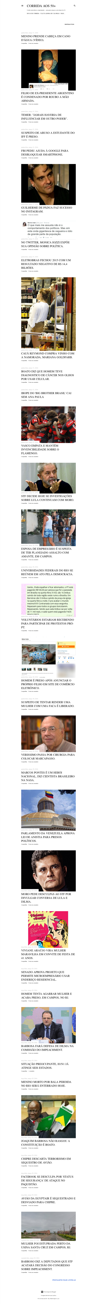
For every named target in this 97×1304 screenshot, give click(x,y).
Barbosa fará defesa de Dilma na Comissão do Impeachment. (47, 1048)
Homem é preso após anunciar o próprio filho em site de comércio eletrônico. (47, 684)
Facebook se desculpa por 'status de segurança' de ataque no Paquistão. (47, 1180)
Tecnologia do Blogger (50, 1292)
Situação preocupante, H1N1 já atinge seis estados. (45, 1065)
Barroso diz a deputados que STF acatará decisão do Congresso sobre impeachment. (47, 1265)
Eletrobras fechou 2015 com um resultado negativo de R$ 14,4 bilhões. (46, 264)
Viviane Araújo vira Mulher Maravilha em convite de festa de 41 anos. (48, 954)
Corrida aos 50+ (41, 5)
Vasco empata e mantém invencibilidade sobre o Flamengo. (40, 449)
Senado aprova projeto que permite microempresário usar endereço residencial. (45, 975)
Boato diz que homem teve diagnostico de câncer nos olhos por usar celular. (47, 375)
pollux (54, 1295)
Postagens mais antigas (64, 1280)
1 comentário (31, 1071)
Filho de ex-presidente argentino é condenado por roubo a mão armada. (47, 96)
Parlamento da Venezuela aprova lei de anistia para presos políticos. (48, 837)
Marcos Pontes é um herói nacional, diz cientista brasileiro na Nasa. (48, 776)
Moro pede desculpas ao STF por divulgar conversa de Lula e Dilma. (46, 897)
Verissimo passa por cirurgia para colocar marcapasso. (48, 756)
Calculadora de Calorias (49, 13)
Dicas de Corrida (33, 13)
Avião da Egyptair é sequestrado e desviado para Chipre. (48, 1200)
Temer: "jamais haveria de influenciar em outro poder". (44, 116)
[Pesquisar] (75, 5)
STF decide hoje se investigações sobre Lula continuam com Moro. (47, 498)
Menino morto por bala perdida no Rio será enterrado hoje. (46, 1083)
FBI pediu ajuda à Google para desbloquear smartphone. (44, 152)
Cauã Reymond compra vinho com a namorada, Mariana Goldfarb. (47, 355)
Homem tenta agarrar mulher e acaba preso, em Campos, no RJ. (46, 995)
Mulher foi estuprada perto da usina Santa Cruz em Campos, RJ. (46, 1245)
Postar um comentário (33, 43)
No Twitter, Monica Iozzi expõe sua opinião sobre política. (45, 244)
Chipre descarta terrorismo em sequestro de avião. (46, 1160)
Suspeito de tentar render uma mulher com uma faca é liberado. (47, 704)
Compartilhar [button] (24, 43)
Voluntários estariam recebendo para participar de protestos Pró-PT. (47, 623)
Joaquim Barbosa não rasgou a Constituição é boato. (45, 1142)
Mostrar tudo (69, 24)
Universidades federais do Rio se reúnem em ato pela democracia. (47, 572)
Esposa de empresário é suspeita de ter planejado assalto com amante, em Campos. (46, 552)
